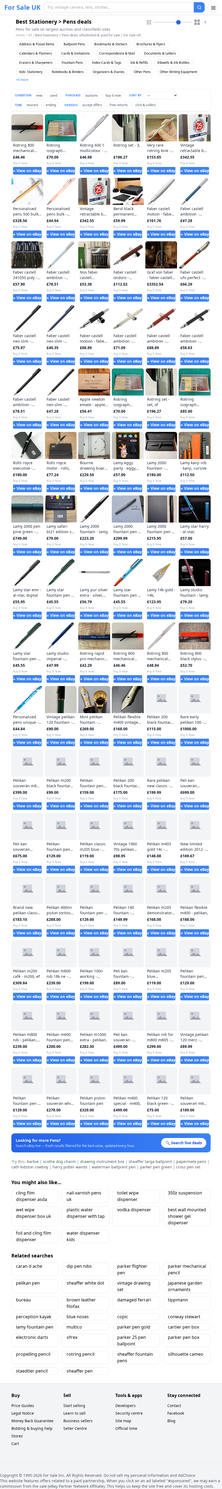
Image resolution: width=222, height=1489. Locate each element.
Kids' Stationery (31, 71)
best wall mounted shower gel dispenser (187, 1216)
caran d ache (29, 1266)
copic (122, 1317)
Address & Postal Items (36, 44)
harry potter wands (70, 1166)
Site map (123, 1420)
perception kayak (33, 1317)
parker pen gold (133, 1327)
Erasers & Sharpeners (36, 62)
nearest (32, 105)
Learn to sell (74, 1413)
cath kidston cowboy (29, 1166)
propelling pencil (33, 1354)
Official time (126, 1428)
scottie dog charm (59, 1161)
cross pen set (188, 1166)
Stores (17, 1436)
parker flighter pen (132, 1269)
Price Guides (22, 1405)
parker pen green (156, 1166)
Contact (174, 1405)
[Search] (199, 7)
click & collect (145, 105)
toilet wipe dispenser (128, 1196)
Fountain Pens (72, 62)
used (53, 95)
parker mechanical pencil (187, 1269)
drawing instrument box (102, 1161)
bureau (23, 1300)
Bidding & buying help (32, 1428)
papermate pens (191, 1161)
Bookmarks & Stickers (110, 44)
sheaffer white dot (85, 1283)
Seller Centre (75, 1428)
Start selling (74, 1405)
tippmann (178, 1300)
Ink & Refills (139, 62)
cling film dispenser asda (31, 1196)
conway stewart (184, 1317)
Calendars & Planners (35, 53)
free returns (119, 105)
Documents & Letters (160, 53)
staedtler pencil (32, 1371)
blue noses (78, 1317)
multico (74, 1327)
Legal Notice (22, 1413)
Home (20, 35)
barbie (33, 1161)
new (39, 95)
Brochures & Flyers (150, 44)
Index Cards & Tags (106, 62)
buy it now (113, 95)
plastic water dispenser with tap (86, 1213)
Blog (171, 1420)
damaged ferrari (134, 1300)
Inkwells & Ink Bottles (173, 62)
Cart (15, 1443)
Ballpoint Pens (74, 44)
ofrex (72, 1337)
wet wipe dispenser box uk (33, 1213)
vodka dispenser (134, 1210)
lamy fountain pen (34, 1327)
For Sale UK (22, 7)
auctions (91, 95)
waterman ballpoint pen (114, 1166)
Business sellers (78, 1420)
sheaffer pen (80, 1371)
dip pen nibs (79, 1266)
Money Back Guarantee (32, 1420)
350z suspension (185, 1193)
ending (51, 105)
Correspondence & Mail (117, 53)
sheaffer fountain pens (135, 1357)
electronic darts (32, 1337)
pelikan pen (28, 1283)
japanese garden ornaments (185, 1286)
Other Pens (142, 71)
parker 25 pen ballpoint (131, 1340)
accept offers (92, 105)
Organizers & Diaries (109, 71)
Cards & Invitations (75, 53)
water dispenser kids (83, 1236)
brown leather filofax (81, 1303)
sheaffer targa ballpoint (150, 1161)
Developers (125, 1405)
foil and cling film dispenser (33, 1236)
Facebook (175, 1413)
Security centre (129, 1413)
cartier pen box (183, 1327)
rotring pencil (80, 1354)
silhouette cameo (185, 1354)
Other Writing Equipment (178, 71)
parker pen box (183, 1337)
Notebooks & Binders (68, 71)
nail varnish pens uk (84, 1196)
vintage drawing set (134, 1286)
